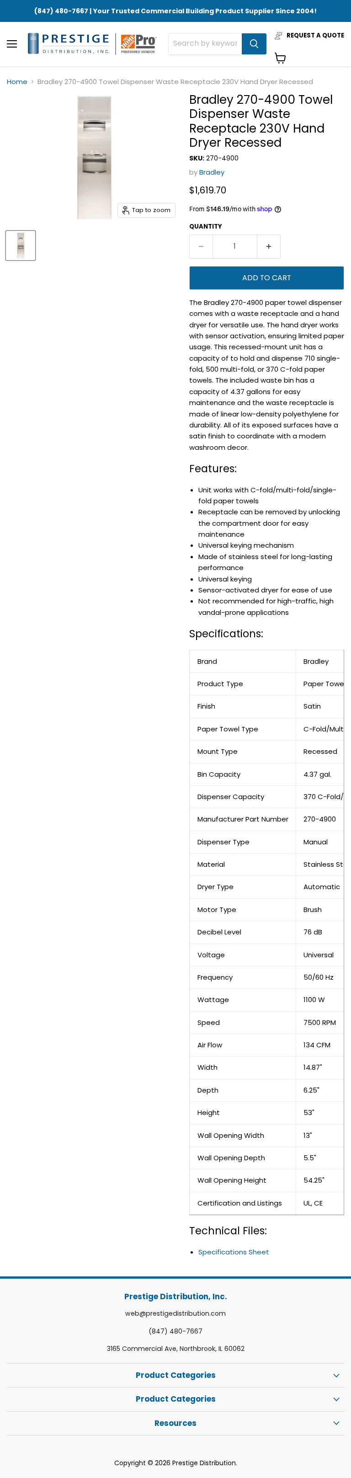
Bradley (211, 172)
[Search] (254, 43)
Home (17, 81)
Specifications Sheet (233, 1252)
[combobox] (205, 43)
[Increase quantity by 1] (269, 246)
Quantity (205, 226)
